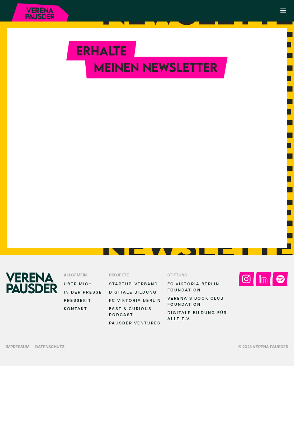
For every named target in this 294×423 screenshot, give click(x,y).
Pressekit (77, 300)
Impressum (17, 346)
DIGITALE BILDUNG (133, 292)
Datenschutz (50, 346)
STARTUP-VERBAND (133, 283)
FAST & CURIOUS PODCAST (130, 311)
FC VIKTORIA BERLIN (135, 300)
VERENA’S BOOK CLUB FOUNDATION (195, 301)
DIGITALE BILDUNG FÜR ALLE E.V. (197, 315)
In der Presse (83, 292)
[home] (40, 12)
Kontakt (75, 308)
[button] (283, 11)
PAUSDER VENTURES (135, 322)
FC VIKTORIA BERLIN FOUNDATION (193, 286)
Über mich (78, 283)
